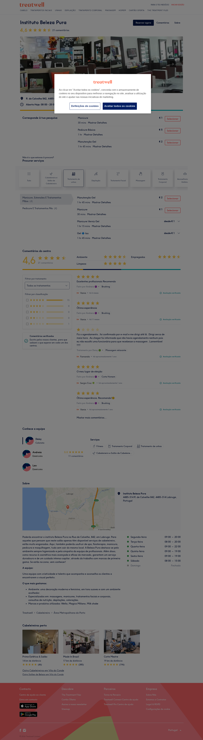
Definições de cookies (85, 106)
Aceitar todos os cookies (119, 106)
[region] (102, 93)
